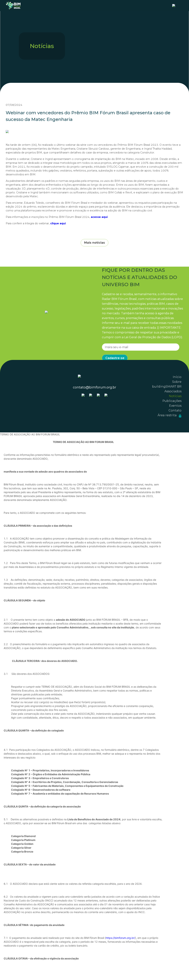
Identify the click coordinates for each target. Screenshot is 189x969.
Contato (175, 410)
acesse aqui (99, 217)
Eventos (175, 405)
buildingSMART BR (166, 386)
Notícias (175, 396)
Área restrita (167, 415)
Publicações (171, 401)
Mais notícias (94, 242)
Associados (172, 391)
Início (177, 377)
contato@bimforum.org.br (94, 387)
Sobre (176, 381)
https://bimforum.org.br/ (120, 937)
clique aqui (58, 223)
